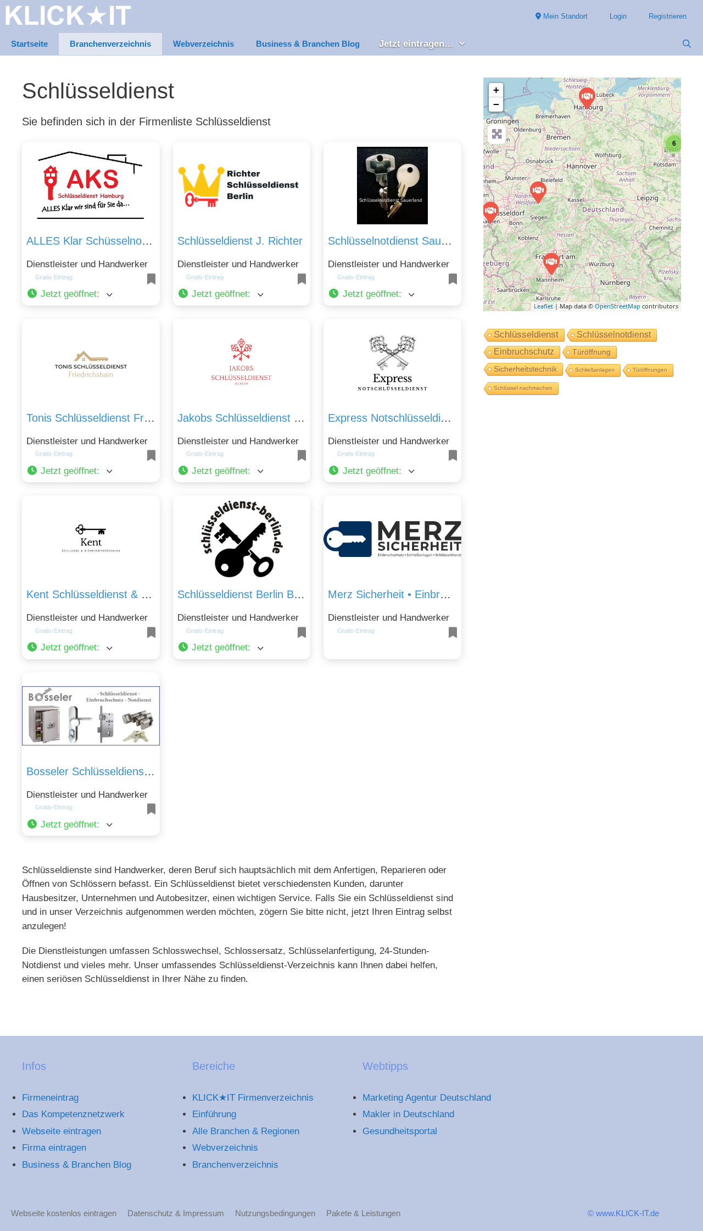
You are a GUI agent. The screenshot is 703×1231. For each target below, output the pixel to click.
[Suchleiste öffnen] (687, 44)
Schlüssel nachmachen (523, 388)
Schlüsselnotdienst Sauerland (399, 241)
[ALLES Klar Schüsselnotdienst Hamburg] (586, 98)
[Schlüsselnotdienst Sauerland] (537, 192)
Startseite (29, 43)
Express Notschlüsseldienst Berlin (410, 418)
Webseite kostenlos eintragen (63, 1213)
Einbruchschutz (524, 351)
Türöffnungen (650, 370)
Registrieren (668, 16)
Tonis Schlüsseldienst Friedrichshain (114, 418)
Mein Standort (564, 16)
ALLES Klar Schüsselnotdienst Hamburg (124, 241)
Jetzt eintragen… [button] (416, 43)
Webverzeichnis (203, 43)
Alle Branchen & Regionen (245, 1131)
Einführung (214, 1114)
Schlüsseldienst (526, 334)
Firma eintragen (54, 1147)
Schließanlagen (595, 370)
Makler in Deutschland (408, 1114)
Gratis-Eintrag (53, 277)
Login (618, 16)
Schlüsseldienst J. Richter (240, 241)
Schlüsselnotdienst (614, 334)
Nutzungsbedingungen (275, 1213)
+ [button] (496, 90)
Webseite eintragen (61, 1131)
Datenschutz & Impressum (175, 1213)
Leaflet (543, 306)
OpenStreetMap (617, 306)
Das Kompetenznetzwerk (73, 1114)
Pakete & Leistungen (363, 1213)
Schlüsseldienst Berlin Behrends (255, 594)
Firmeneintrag (50, 1097)
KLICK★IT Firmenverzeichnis (253, 1097)
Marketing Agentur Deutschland (426, 1097)
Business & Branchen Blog (308, 43)
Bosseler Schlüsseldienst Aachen (106, 771)
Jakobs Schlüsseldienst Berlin (249, 418)
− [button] (496, 104)
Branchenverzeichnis (110, 43)
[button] (90, 294)
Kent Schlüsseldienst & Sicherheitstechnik (128, 594)
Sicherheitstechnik (525, 369)
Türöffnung (591, 351)
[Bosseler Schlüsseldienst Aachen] (490, 212)
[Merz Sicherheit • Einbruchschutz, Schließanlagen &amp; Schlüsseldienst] (551, 263)
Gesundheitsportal (399, 1131)
